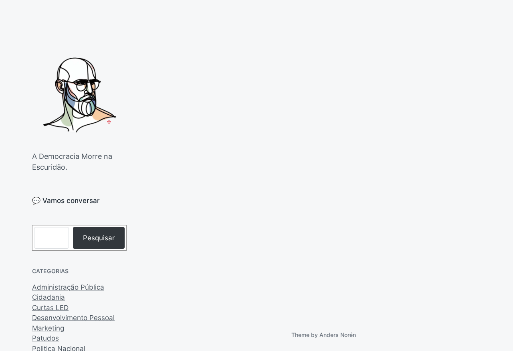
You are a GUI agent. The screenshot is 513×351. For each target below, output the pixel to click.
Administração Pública (68, 287)
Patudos (45, 338)
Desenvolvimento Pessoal (73, 318)
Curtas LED (50, 308)
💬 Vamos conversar (66, 201)
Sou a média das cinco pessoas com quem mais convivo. (205, 267)
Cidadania (48, 297)
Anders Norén (337, 334)
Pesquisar (99, 238)
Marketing (48, 328)
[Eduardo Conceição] (79, 95)
